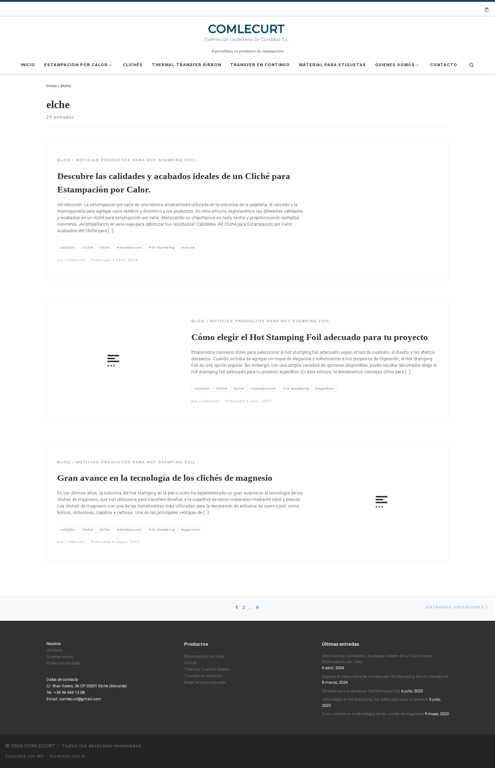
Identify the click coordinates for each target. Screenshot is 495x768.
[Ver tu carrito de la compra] (486, 9)
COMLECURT (39, 745)
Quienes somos (59, 656)
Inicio (51, 85)
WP (40, 756)
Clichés (190, 663)
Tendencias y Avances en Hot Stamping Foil (361, 691)
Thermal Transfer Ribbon (207, 669)
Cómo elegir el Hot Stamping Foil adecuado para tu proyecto (309, 337)
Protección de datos (63, 663)
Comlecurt (75, 260)
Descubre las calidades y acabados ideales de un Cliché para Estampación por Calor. (377, 659)
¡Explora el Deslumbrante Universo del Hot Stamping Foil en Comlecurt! (385, 676)
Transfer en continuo (203, 676)
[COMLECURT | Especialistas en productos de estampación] (247, 32)
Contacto (54, 650)
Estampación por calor (204, 656)
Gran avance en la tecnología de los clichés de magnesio (165, 478)
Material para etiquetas (205, 682)
